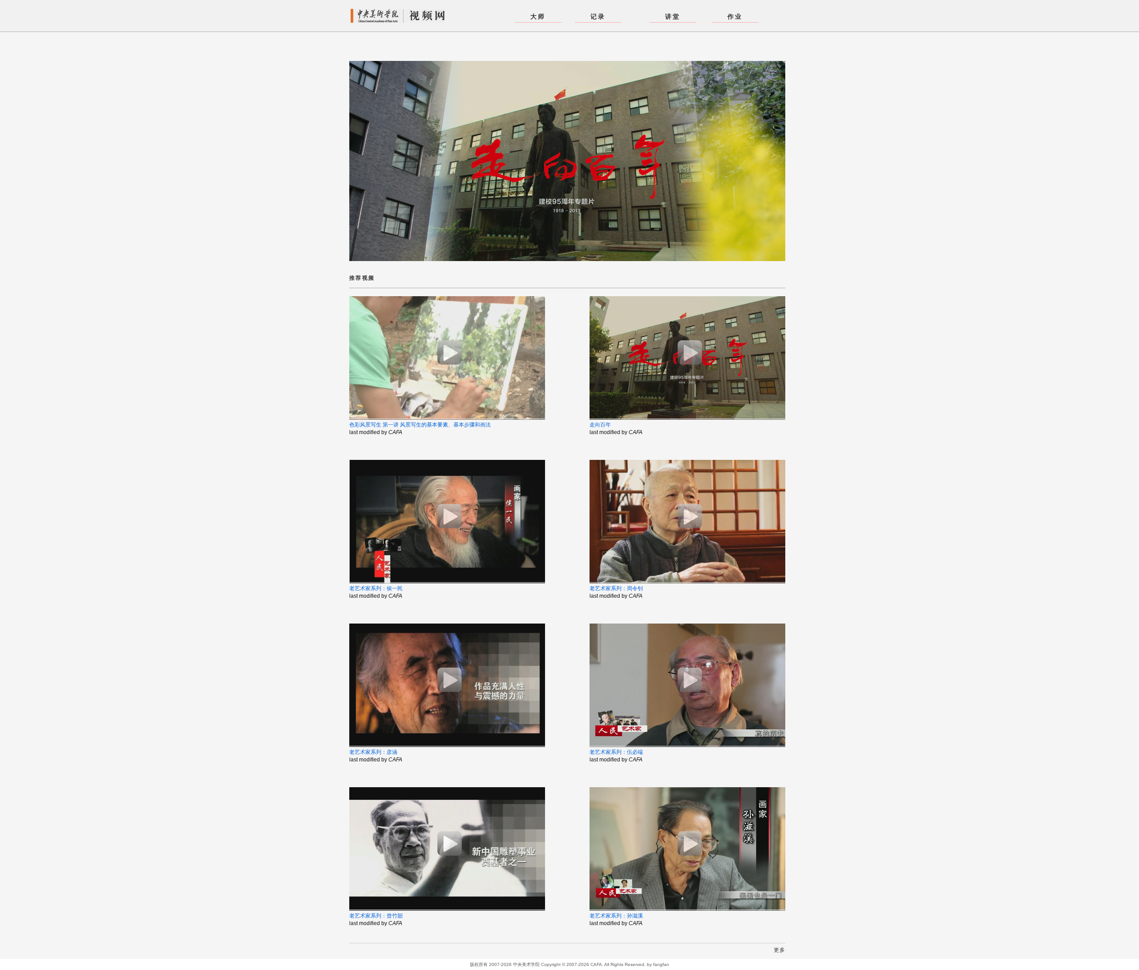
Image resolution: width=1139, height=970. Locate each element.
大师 (537, 16)
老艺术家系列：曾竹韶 (376, 916)
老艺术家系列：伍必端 (616, 752)
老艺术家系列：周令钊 (616, 588)
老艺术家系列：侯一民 (376, 588)
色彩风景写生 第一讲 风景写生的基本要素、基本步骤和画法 (420, 425)
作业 (735, 16)
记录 (598, 16)
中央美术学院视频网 (398, 16)
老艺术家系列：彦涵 (373, 752)
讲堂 (672, 16)
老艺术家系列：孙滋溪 (616, 916)
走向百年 (600, 425)
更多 (779, 950)
